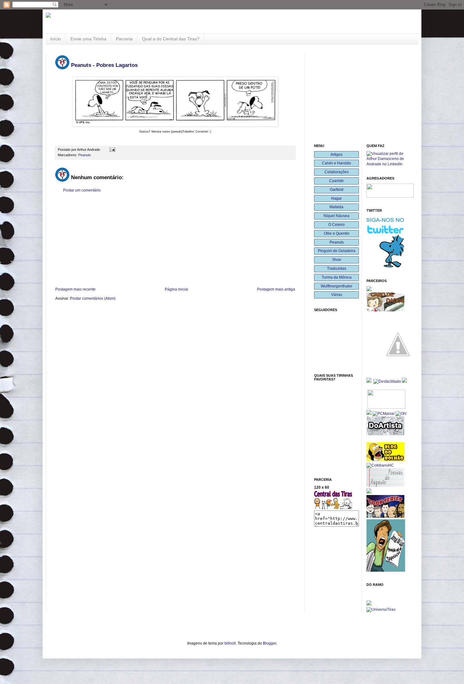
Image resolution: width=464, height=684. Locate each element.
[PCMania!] (383, 413)
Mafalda (336, 207)
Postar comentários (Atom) (93, 298)
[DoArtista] (385, 434)
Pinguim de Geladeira (336, 251)
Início (55, 38)
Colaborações (336, 172)
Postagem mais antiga (276, 289)
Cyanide (336, 181)
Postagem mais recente (75, 289)
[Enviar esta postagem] (111, 149)
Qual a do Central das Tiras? (170, 38)
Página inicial (176, 289)
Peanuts (84, 155)
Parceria (124, 38)
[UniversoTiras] (381, 609)
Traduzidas (336, 268)
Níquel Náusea (336, 216)
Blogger (269, 643)
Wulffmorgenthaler (336, 286)
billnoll (230, 643)
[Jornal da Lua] (386, 570)
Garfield (336, 189)
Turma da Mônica (337, 277)
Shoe (336, 259)
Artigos (336, 154)
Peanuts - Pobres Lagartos (104, 65)
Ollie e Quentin (336, 233)
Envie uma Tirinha (88, 38)
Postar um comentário (82, 190)
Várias (336, 294)
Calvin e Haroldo (336, 163)
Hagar (336, 198)
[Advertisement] (175, 239)
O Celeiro (336, 224)
